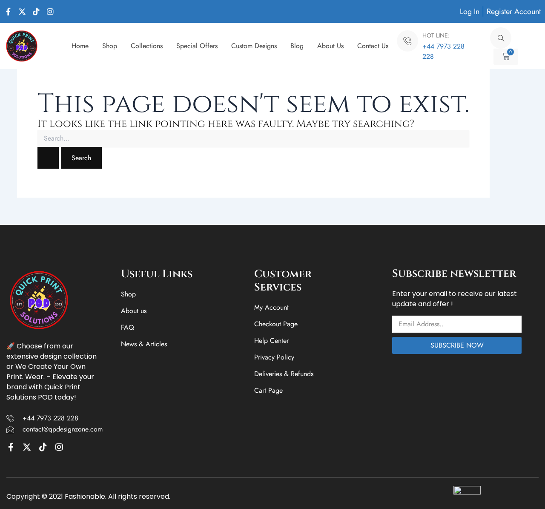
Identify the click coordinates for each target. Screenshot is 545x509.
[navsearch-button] (500, 38)
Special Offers (197, 46)
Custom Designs (254, 46)
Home (80, 46)
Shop (109, 46)
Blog (297, 46)
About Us (330, 46)
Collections (147, 46)
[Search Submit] (48, 158)
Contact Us (372, 46)
